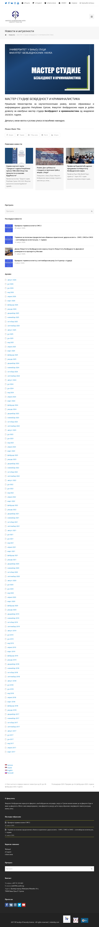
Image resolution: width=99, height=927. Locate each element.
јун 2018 (10, 689)
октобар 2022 (12, 472)
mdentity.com (54, 922)
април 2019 (11, 647)
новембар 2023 (13, 418)
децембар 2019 (13, 614)
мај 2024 (10, 392)
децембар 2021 (13, 514)
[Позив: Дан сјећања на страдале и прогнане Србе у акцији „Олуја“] (49, 156)
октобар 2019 (12, 622)
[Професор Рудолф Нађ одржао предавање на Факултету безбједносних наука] (80, 156)
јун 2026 (10, 288)
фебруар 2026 (12, 305)
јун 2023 (10, 438)
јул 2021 (10, 534)
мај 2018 (10, 693)
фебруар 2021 (12, 555)
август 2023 (11, 430)
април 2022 (11, 497)
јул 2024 (10, 384)
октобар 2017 (12, 722)
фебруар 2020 (12, 605)
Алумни (74, 3)
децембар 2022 (13, 463)
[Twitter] (19, 905)
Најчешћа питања (87, 3)
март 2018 (11, 702)
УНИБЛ (63, 3)
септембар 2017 (13, 727)
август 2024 (11, 380)
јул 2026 (10, 284)
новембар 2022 (13, 468)
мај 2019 (10, 643)
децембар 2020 (13, 564)
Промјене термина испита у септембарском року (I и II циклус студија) (43, 260)
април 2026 (11, 296)
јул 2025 (10, 334)
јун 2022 (10, 488)
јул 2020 (10, 585)
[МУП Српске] (75, 922)
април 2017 (11, 748)
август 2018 (11, 681)
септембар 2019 (13, 626)
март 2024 (11, 401)
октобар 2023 (12, 422)
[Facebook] (7, 905)
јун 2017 (10, 739)
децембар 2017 (13, 714)
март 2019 (11, 651)
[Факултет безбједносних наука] (15, 16)
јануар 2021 (11, 560)
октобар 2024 (12, 372)
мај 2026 (10, 292)
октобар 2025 (12, 321)
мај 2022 (10, 493)
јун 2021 (10, 539)
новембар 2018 (13, 668)
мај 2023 (10, 443)
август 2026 (11, 280)
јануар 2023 (11, 459)
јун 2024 (10, 388)
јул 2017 (10, 735)
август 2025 (11, 330)
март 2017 (11, 752)
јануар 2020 (11, 610)
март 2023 (11, 451)
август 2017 (11, 731)
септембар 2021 (13, 526)
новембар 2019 (13, 618)
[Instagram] (15, 905)
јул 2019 (10, 635)
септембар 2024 (13, 376)
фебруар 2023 (12, 455)
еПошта (27, 3)
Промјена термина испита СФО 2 (28, 226)
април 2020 (11, 597)
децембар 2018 (13, 664)
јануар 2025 (11, 359)
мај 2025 (10, 342)
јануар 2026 (11, 309)
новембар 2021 (13, 518)
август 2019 (11, 630)
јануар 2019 (11, 660)
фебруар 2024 (12, 405)
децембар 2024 (13, 363)
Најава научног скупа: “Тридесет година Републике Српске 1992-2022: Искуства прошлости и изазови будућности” (18, 171)
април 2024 (11, 397)
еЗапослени (51, 3)
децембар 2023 (13, 413)
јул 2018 (10, 685)
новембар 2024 (13, 367)
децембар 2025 (13, 313)
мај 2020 (10, 593)
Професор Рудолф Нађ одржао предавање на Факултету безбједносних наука (79, 168)
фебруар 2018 (12, 706)
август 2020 (11, 580)
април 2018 (11, 697)
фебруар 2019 (12, 656)
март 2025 (11, 351)
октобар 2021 (12, 522)
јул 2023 (10, 434)
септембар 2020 (13, 576)
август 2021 (11, 530)
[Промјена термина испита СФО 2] (9, 228)
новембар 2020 (13, 568)
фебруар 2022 (12, 505)
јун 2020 (10, 589)
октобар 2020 (12, 572)
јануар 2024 (11, 409)
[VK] (11, 905)
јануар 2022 (11, 509)
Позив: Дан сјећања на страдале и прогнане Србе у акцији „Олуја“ (48, 170)
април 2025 (11, 347)
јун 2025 (10, 338)
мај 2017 (10, 743)
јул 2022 (10, 484)
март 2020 (11, 601)
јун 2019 (10, 639)
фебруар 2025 (12, 355)
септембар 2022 (13, 476)
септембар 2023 (13, 426)
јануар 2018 (11, 710)
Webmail (8, 849)
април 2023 (11, 447)
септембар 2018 (13, 676)
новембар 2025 (13, 317)
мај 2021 (10, 543)
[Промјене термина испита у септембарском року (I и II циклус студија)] (9, 263)
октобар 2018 (12, 672)
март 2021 (11, 551)
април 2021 (11, 547)
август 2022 (11, 480)
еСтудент (8, 852)
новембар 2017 (13, 718)
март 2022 (11, 501)
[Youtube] (23, 905)
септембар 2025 (13, 326)
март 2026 (11, 301)
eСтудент (38, 3)
